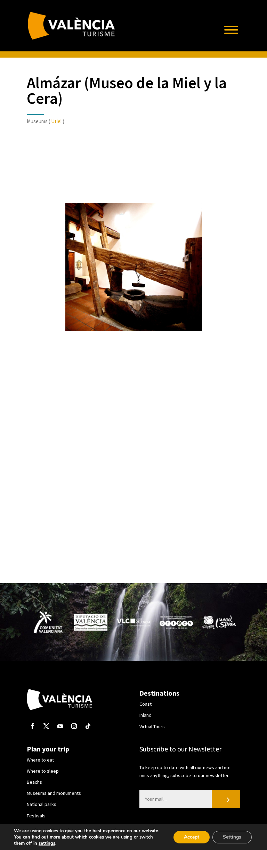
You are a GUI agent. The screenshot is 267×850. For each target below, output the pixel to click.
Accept (191, 837)
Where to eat (40, 760)
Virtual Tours (152, 726)
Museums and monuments (54, 793)
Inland (145, 715)
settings (47, 843)
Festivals (36, 816)
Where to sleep (43, 771)
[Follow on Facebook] (32, 726)
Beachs (34, 782)
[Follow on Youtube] (60, 726)
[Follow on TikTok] (88, 726)
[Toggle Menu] (231, 30)
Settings (232, 837)
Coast (145, 704)
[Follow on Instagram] (74, 726)
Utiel (56, 121)
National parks (41, 804)
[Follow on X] (46, 726)
